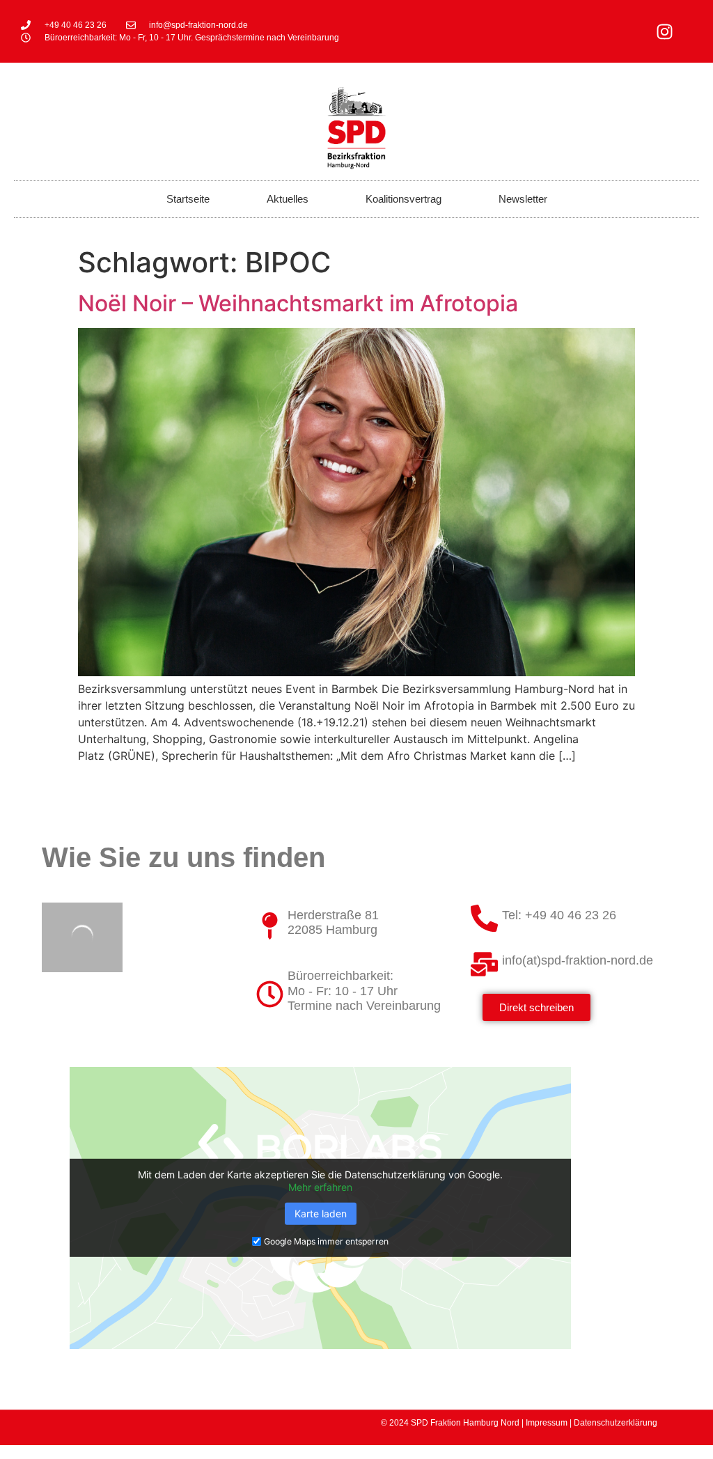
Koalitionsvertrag (403, 199)
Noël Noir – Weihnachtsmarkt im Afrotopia (298, 303)
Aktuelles (287, 199)
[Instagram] (664, 31)
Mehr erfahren (320, 1187)
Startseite (188, 199)
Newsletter (523, 199)
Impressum (546, 1423)
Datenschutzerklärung (615, 1423)
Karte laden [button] (321, 1213)
